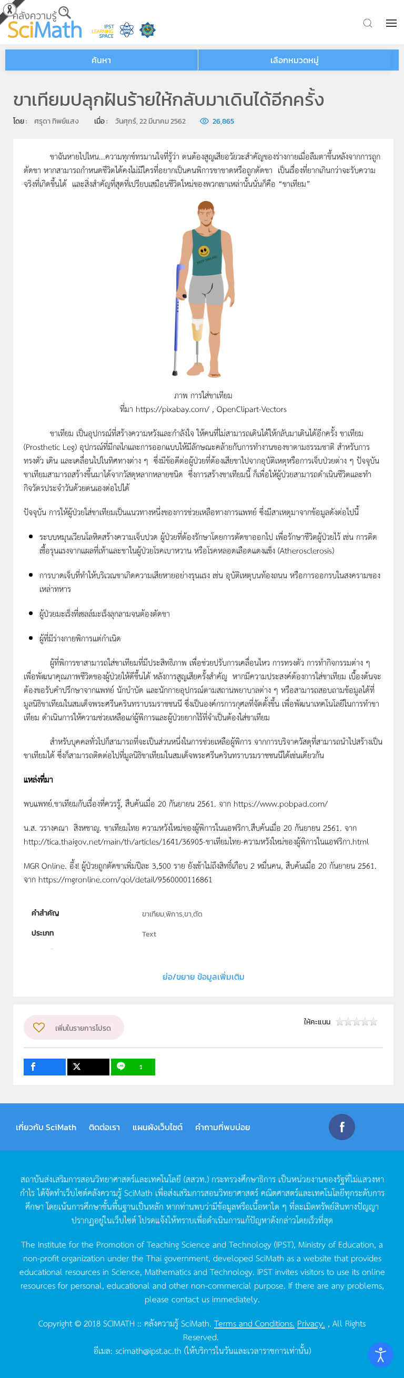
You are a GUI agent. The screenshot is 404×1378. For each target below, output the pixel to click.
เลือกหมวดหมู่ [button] (294, 60)
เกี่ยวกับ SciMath (46, 1127)
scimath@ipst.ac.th (148, 1350)
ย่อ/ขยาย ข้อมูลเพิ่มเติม (204, 976)
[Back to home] (45, 22)
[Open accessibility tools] (380, 1354)
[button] (392, 23)
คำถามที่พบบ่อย (222, 1127)
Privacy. (311, 1323)
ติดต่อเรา (104, 1127)
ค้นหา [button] (101, 60)
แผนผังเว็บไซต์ (158, 1127)
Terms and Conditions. (254, 1323)
